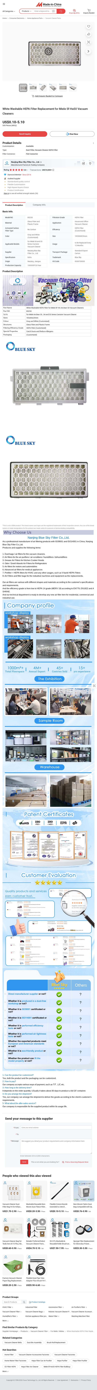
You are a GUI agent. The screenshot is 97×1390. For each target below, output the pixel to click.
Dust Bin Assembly (34, 1342)
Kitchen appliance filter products (38, 1316)
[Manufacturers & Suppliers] (48, 4)
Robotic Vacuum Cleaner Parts (60, 1311)
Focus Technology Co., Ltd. (32, 1380)
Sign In (6, 193)
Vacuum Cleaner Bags (34, 1311)
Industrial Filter (31, 1307)
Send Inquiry (25, 134)
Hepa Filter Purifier (80, 1360)
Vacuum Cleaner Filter (11, 1311)
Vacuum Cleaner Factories (64, 1354)
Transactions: (42, 170)
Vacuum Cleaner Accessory (82, 1311)
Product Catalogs (38, 1302)
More (5, 1371)
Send (24, 1162)
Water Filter (52, 1316)
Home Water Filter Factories (15, 1360)
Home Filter (9, 1354)
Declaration (75, 1380)
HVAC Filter (7, 1307)
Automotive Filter (55, 1307)
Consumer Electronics (16, 18)
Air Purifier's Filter (78, 1307)
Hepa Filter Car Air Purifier (42, 1360)
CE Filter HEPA (10, 1366)
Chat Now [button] (73, 134)
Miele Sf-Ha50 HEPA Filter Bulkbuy (57, 1366)
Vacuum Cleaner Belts (13, 1342)
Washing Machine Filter (80, 1316)
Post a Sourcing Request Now (75, 1162)
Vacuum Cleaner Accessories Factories (34, 1354)
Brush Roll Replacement (56, 1342)
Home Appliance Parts (35, 18)
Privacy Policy (86, 1380)
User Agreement (62, 1380)
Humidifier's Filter (9, 1316)
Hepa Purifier (62, 1360)
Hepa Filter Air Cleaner (29, 1366)
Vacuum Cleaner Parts (53, 18)
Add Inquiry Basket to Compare (49, 96)
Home (5, 18)
